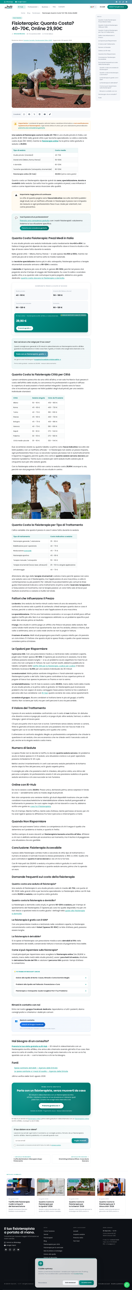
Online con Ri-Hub (104, 51)
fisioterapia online (50, 141)
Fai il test (76, 1241)
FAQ (54, 7)
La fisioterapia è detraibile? (109, 83)
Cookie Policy (78, 1274)
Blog (28, 13)
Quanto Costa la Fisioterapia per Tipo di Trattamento (107, 31)
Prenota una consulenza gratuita (35, 220)
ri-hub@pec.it (110, 1244)
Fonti (99, 98)
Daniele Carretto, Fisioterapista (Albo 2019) (38, 40)
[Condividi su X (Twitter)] (34, 114)
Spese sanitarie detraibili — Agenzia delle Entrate (36, 1068)
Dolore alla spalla (50, 1254)
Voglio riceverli (80, 1141)
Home (23, 13)
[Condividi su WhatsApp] (24, 114)
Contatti (61, 7)
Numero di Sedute (104, 47)
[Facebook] (116, 1)
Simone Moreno (19, 34)
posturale (27, 551)
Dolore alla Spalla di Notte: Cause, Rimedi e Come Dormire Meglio (43, 978)
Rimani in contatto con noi (108, 91)
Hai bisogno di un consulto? (107, 94)
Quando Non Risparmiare (107, 54)
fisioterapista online (82, 1119)
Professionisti (32, 7)
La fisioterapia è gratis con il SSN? (109, 78)
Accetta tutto (86, 1283)
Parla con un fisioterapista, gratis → (31, 354)
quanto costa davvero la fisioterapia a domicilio (42, 278)
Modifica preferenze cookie (119, 1284)
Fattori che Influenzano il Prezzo (106, 36)
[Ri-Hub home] (9, 6)
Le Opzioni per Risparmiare (107, 41)
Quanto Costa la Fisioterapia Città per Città (107, 26)
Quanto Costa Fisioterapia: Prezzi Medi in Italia (107, 21)
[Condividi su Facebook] (29, 114)
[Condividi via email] (45, 114)
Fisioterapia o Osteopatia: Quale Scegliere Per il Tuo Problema (41, 991)
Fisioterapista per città (52, 1244)
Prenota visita (78, 1238)
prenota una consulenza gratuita (31, 128)
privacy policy (56, 1145)
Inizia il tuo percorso (116, 7)
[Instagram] (119, 1)
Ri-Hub (20, 7)
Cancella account (104, 1284)
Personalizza (42, 1283)
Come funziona (49, 1231)
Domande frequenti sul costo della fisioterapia (108, 63)
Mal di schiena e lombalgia (53, 1251)
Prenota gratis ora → (51, 1105)
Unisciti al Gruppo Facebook (32, 1024)
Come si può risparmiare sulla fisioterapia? (108, 87)
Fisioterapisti (48, 1238)
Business (45, 7)
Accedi (102, 7)
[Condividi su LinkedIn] (39, 114)
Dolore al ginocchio (50, 1257)
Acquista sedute (79, 1234)
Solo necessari (70, 1283)
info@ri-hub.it (21, 2)
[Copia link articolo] (50, 114)
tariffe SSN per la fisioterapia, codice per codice (54, 666)
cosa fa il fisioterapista (40, 806)
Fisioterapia (36, 13)
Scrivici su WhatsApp (13, 1242)
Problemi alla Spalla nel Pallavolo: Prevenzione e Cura (38, 984)
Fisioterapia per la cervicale (53, 1248)
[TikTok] (123, 1)
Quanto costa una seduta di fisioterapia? (109, 68)
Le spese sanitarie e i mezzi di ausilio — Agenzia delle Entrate (41, 1071)
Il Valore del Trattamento (106, 44)
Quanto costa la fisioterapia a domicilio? (109, 73)
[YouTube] (126, 1)
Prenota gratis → (24, 328)
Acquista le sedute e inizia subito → (47, 359)
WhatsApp (9, 2)
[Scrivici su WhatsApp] (127, 1285)
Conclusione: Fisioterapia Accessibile (106, 58)
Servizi (46, 1234)
